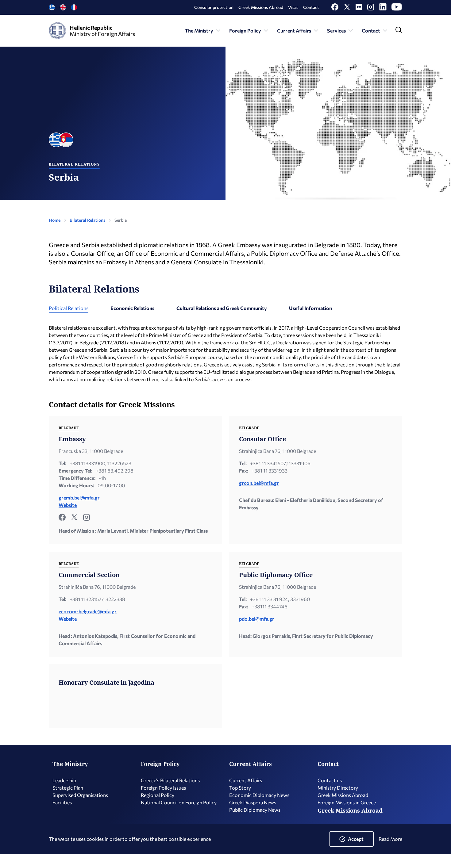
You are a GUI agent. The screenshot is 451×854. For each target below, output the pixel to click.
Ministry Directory (338, 788)
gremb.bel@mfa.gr (79, 497)
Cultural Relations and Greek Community (221, 308)
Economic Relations (132, 308)
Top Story (240, 788)
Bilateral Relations (87, 220)
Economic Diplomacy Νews (259, 795)
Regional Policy (157, 795)
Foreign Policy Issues (163, 788)
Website (68, 505)
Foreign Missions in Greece (347, 802)
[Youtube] (396, 8)
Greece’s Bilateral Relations (170, 780)
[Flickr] (359, 8)
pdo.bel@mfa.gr (256, 619)
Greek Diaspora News (252, 802)
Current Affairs (294, 30)
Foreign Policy (245, 30)
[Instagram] (370, 8)
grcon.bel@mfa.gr (259, 483)
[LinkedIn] (383, 8)
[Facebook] (334, 8)
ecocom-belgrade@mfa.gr (88, 611)
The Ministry (199, 30)
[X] (347, 8)
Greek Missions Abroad (260, 7)
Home (54, 220)
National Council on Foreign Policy (179, 802)
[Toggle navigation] (398, 31)
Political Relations (68, 308)
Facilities (62, 802)
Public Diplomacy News (254, 810)
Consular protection (213, 7)
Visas (293, 7)
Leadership (64, 780)
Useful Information (310, 308)
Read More (390, 839)
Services (336, 30)
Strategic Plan (67, 788)
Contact (311, 7)
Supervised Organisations (80, 795)
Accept (356, 839)
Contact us (330, 780)
